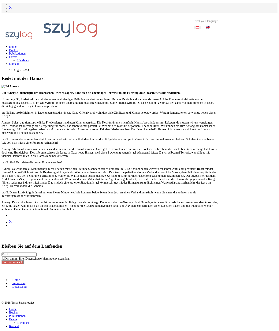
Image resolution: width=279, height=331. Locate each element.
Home (13, 46)
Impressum (18, 283)
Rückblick (23, 60)
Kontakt (14, 63)
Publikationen (17, 53)
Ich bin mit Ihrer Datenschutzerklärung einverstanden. (37, 258)
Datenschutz (19, 286)
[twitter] (10, 8)
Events (13, 57)
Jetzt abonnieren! (12, 262)
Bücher (13, 50)
